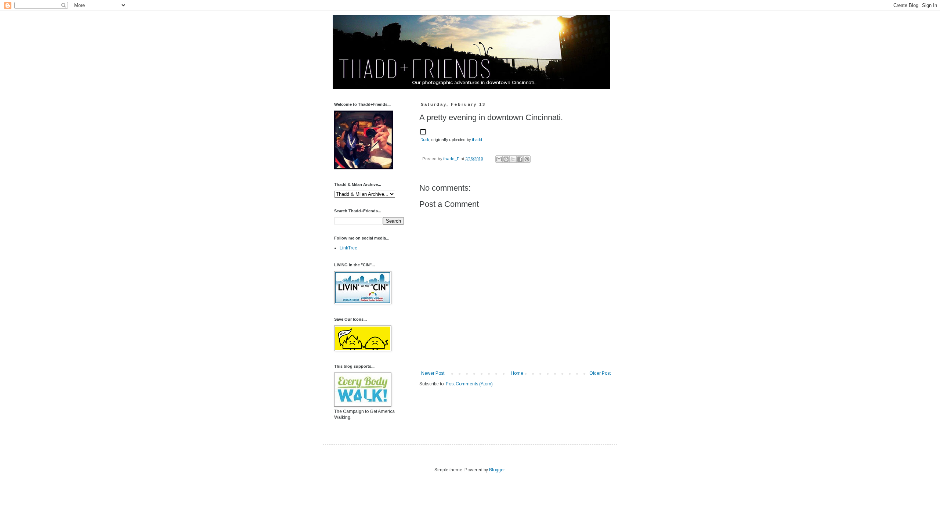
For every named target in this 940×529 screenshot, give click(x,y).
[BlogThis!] (506, 159)
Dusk (424, 139)
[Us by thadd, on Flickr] (363, 167)
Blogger (497, 469)
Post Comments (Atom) (469, 383)
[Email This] (499, 159)
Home (517, 373)
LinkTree (348, 248)
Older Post (600, 373)
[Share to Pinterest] (527, 159)
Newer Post (432, 373)
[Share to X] (513, 159)
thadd (477, 139)
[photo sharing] (423, 133)
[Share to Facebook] (520, 159)
